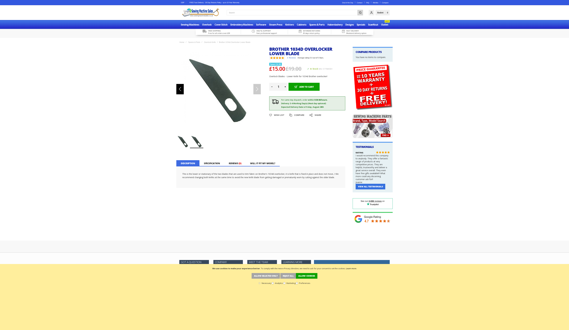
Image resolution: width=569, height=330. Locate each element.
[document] (284, 275)
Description (188, 163)
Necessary (266, 283)
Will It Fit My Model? (262, 163)
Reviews (235, 163)
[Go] (360, 12)
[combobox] (295, 12)
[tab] (187, 163)
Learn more (351, 268)
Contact (359, 3)
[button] (183, 2)
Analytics (279, 283)
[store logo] (200, 12)
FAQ (367, 3)
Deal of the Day (347, 3)
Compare (385, 3)
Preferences (304, 283)
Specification (212, 163)
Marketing (290, 283)
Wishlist (375, 3)
